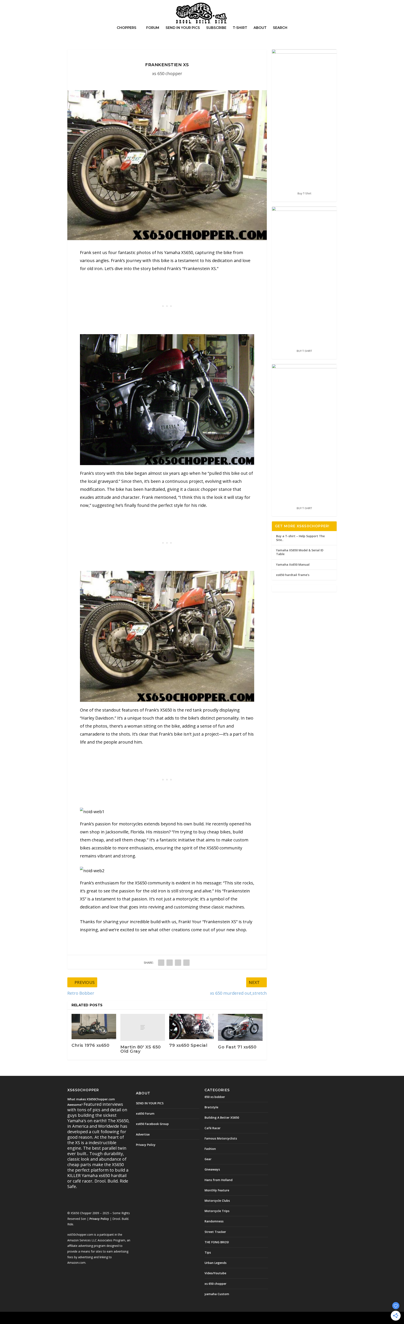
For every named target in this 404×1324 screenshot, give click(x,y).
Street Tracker (215, 1232)
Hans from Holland (219, 1180)
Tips (208, 1252)
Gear (208, 1159)
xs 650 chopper (167, 73)
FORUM (152, 28)
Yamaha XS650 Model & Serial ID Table (299, 552)
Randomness (214, 1221)
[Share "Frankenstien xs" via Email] (186, 962)
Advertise (143, 1134)
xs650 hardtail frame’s (292, 575)
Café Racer (213, 1128)
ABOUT (260, 28)
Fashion (210, 1149)
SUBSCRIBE (216, 28)
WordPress (136, 1318)
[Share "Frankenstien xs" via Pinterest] (178, 962)
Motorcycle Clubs (217, 1201)
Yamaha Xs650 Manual (293, 564)
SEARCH (280, 28)
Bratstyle (211, 1107)
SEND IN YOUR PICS (183, 28)
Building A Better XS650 (222, 1117)
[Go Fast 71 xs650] (240, 1027)
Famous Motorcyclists (221, 1138)
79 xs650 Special (188, 1045)
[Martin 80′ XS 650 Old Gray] (142, 1027)
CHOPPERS (126, 28)
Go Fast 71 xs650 (237, 1047)
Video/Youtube (215, 1273)
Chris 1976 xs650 (90, 1045)
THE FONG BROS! (217, 1242)
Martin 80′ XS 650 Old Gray (140, 1049)
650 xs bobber (215, 1097)
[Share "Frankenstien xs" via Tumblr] (169, 962)
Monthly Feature (217, 1190)
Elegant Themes (96, 1318)
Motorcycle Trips (217, 1211)
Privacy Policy (99, 1219)
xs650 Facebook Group (152, 1124)
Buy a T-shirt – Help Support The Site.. (300, 538)
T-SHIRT (240, 28)
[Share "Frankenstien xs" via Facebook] (161, 962)
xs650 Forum (145, 1113)
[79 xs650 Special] (191, 1026)
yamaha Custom (217, 1294)
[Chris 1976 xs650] (94, 1026)
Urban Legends (215, 1263)
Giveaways (212, 1169)
